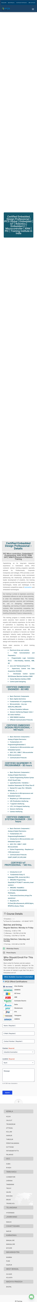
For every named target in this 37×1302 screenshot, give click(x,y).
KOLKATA (9, 1277)
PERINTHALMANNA (12, 1143)
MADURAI (9, 1196)
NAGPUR (9, 1265)
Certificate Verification (21, 2)
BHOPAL (9, 1287)
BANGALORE (10, 1240)
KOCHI (8, 1116)
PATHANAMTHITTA (12, 1151)
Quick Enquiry (11, 2)
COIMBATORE (10, 1177)
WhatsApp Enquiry (12, 948)
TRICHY (8, 1188)
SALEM (8, 1192)
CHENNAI (9, 1180)
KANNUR (9, 1135)
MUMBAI (9, 1257)
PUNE (8, 1261)
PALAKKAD (9, 1154)
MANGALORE (10, 1244)
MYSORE (9, 1248)
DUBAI (8, 1164)
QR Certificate (32, 2)
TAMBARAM (10, 1184)
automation (28, 587)
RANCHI (8, 1222)
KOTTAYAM (10, 1147)
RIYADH (8, 1167)
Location (8, 1059)
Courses (8, 1048)
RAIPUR (8, 1231)
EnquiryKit (4, 2)
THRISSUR (9, 1139)
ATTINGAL (9, 1128)
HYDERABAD (10, 1213)
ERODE (8, 1199)
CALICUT (9, 1120)
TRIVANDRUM (10, 1124)
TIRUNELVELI (10, 1203)
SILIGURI (9, 1274)
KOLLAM (9, 1132)
